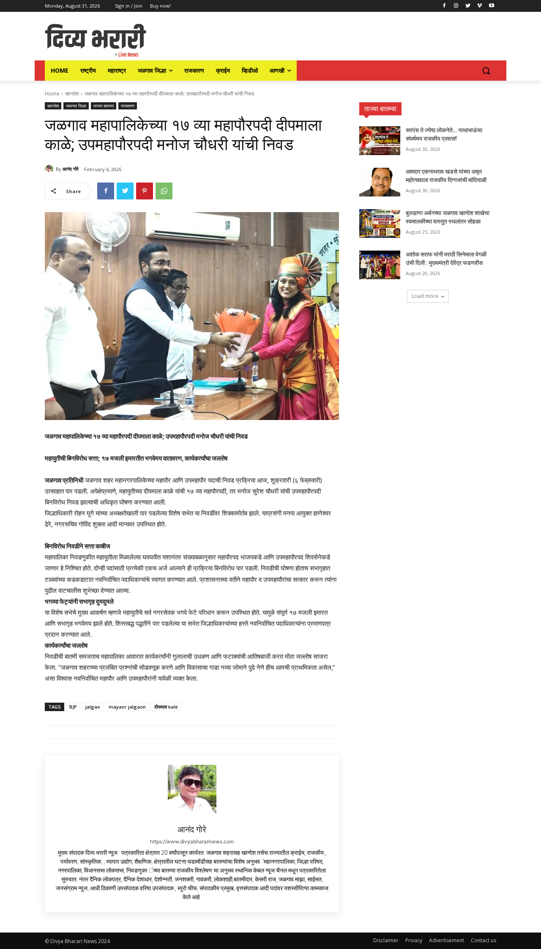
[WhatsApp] (164, 191)
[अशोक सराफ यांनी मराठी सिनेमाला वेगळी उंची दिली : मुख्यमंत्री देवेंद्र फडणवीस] (379, 265)
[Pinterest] (144, 191)
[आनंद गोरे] (50, 169)
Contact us (483, 940)
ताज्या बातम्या (103, 106)
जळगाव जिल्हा (76, 106)
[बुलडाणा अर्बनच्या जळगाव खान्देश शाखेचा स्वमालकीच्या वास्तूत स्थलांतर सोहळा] (379, 223)
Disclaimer (386, 940)
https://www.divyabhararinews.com (192, 841)
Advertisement (446, 940)
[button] (486, 70)
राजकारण (127, 106)
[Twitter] (468, 6)
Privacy (413, 940)
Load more (425, 296)
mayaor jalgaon (127, 707)
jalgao (92, 707)
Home (52, 93)
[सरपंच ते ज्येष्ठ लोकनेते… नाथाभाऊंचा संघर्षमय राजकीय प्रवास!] (379, 140)
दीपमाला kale (166, 707)
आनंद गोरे (71, 169)
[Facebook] (444, 6)
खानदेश (72, 93)
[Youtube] (491, 6)
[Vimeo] (479, 6)
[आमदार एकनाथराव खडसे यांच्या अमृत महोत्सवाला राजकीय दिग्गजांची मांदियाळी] (379, 182)
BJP (73, 707)
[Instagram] (456, 6)
